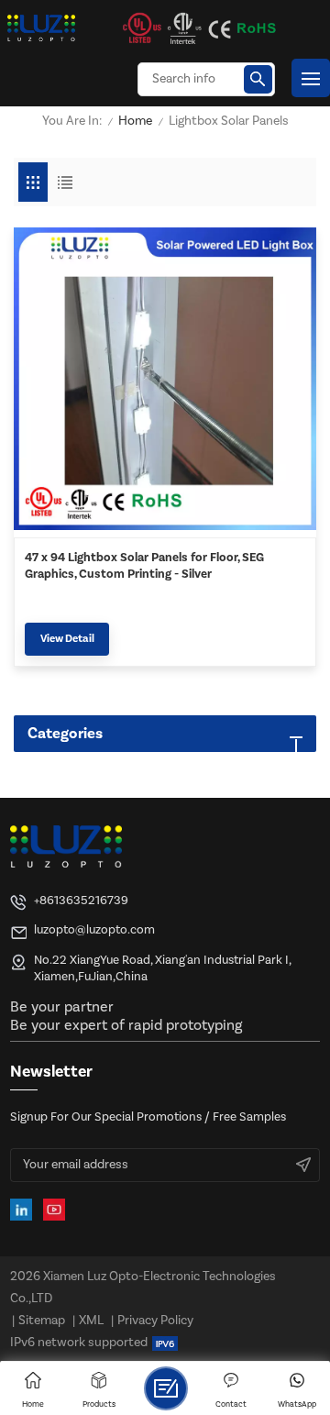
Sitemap (41, 1320)
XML (91, 1320)
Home (135, 121)
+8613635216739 (81, 900)
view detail (67, 639)
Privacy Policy (155, 1320)
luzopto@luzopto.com (94, 929)
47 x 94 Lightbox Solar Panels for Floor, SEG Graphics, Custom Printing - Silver (144, 565)
